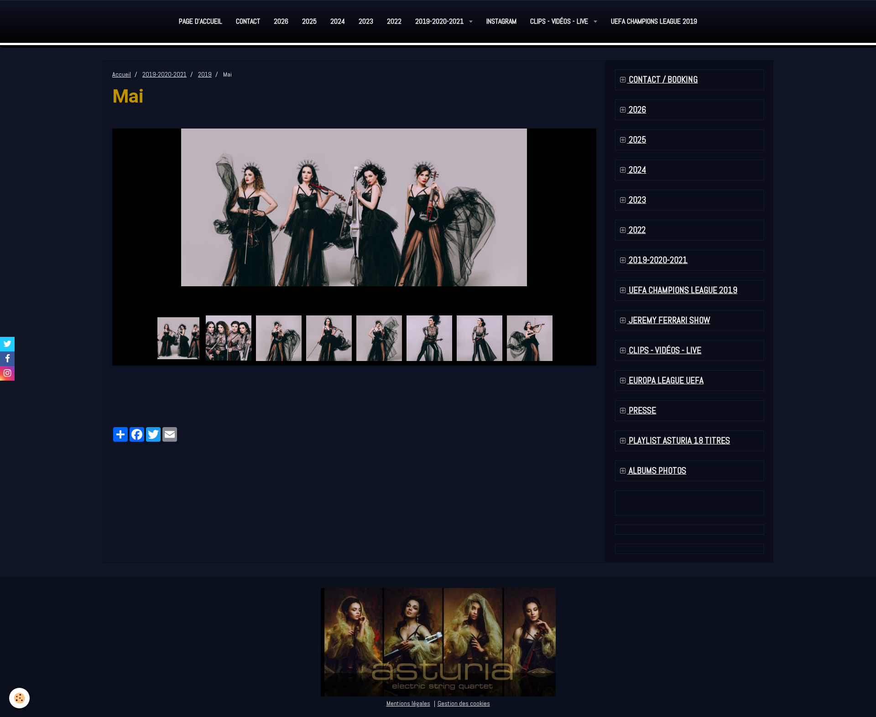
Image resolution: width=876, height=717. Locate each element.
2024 (337, 21)
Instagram (501, 21)
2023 (366, 21)
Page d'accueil (200, 21)
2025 (309, 21)
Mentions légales (408, 703)
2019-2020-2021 (440, 21)
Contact (248, 21)
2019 (205, 74)
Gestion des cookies (464, 703)
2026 (281, 21)
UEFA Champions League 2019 (654, 21)
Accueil (121, 74)
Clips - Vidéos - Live (560, 21)
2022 (394, 21)
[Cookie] (19, 698)
